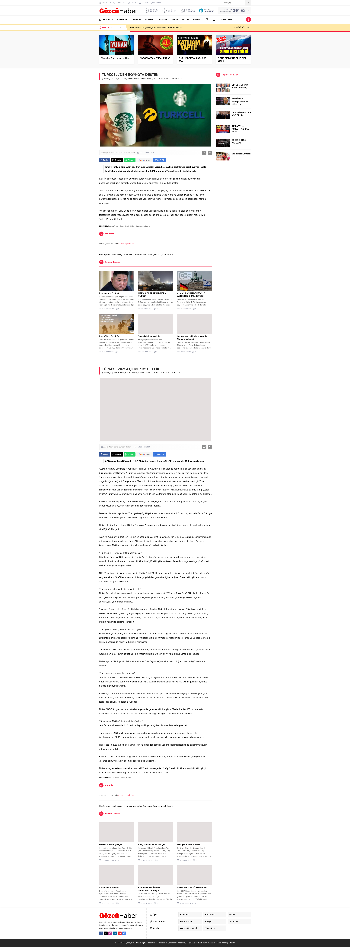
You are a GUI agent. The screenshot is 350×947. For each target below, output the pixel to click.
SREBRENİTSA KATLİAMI (239, 141)
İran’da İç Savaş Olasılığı (141, 27)
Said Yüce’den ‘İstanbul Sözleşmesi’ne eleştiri (149, 889)
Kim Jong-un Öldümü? (109, 293)
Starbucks (146, 226)
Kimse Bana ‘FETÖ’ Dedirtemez (192, 887)
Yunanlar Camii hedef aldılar (115, 58)
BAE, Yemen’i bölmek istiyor (151, 844)
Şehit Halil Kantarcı (241, 153)
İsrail (127, 226)
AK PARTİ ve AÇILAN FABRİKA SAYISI (240, 129)
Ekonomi (123, 79)
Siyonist (139, 226)
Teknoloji (149, 79)
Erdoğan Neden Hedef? (188, 844)
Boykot (110, 226)
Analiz (116, 373)
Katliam (132, 226)
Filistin (116, 226)
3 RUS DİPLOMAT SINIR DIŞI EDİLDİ (232, 59)
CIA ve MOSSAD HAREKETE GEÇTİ (240, 86)
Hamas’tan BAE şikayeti (110, 844)
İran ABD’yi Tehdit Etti (109, 336)
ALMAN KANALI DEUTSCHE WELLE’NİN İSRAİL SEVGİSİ (191, 294)
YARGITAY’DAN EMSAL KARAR (155, 58)
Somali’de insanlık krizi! (149, 336)
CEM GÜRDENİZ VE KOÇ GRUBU (241, 114)
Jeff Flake (115, 778)
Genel (129, 79)
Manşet (143, 79)
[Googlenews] (124, 933)
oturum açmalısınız (126, 244)
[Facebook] (101, 933)
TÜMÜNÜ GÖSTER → (242, 27)
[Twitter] (106, 933)
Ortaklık (122, 778)
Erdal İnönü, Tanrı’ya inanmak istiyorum (240, 101)
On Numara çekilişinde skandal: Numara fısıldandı (192, 337)
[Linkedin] (115, 933)
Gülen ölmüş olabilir (109, 887)
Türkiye (147, 373)
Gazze (122, 226)
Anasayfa (107, 79)
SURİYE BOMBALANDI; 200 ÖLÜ (192, 59)
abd (109, 778)
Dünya (116, 79)
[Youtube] (120, 933)
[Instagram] (110, 933)
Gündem (135, 79)
